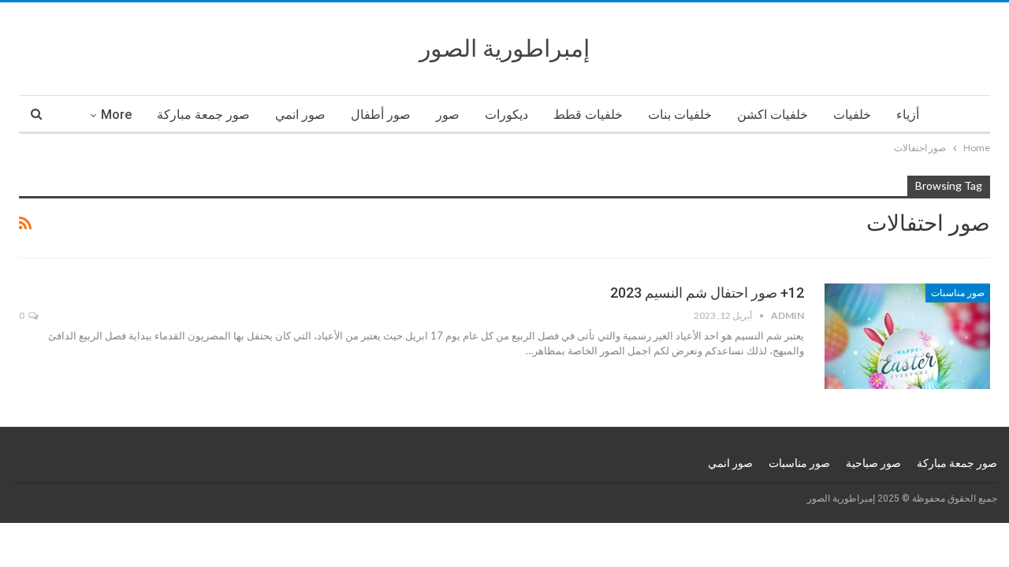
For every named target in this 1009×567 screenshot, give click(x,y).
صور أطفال (381, 114)
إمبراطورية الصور (504, 48)
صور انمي (300, 114)
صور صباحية (873, 463)
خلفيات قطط (588, 114)
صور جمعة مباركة (203, 114)
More (116, 114)
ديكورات (506, 114)
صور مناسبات (958, 292)
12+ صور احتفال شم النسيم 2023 (707, 292)
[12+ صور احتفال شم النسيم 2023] (907, 336)
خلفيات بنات (680, 114)
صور (448, 114)
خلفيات (852, 114)
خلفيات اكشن (772, 114)
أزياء (907, 114)
